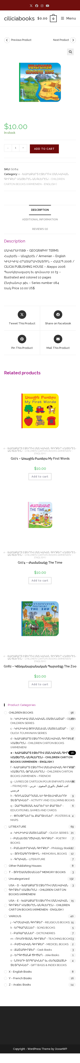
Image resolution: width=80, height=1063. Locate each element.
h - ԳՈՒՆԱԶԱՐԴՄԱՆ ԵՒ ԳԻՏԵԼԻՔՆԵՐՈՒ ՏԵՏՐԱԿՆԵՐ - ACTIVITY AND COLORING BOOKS (42, 798)
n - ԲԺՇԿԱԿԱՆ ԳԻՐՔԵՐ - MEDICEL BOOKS (39, 944)
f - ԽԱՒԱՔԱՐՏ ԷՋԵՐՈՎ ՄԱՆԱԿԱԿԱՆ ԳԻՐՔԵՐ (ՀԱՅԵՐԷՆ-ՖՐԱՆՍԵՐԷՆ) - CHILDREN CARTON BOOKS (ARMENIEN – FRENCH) (42, 772)
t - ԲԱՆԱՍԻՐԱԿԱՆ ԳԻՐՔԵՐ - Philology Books (41, 848)
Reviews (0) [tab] (40, 229)
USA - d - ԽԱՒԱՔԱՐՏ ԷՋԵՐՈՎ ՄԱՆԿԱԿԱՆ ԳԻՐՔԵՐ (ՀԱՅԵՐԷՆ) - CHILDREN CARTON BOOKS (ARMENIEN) (38, 890)
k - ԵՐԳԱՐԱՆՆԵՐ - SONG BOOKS (32, 927)
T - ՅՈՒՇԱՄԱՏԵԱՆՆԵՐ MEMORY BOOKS (37, 872)
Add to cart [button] (40, 476)
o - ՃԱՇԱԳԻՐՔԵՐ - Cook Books (31, 949)
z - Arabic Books (20, 984)
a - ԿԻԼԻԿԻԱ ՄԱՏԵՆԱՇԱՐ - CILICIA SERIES (39, 832)
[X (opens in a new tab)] (32, 6)
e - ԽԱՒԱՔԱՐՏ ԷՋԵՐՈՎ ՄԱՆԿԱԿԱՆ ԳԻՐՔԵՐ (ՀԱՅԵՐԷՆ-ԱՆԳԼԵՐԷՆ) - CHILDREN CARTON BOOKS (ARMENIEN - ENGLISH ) (36, 179)
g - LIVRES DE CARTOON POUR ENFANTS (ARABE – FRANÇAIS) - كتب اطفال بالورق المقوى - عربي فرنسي (42, 786)
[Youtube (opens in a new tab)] (48, 6)
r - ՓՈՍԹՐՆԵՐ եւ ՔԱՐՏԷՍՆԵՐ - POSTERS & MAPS (40, 818)
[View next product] (73, 40)
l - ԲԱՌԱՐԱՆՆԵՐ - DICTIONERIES (32, 933)
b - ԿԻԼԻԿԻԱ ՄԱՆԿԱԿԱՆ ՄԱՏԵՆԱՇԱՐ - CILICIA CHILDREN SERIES (43, 721)
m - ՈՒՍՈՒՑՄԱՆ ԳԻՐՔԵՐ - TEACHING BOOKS (41, 938)
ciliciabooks (19, 18)
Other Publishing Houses (25, 865)
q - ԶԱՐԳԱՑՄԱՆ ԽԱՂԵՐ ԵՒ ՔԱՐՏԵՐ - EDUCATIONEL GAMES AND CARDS (37, 808)
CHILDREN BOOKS (21, 712)
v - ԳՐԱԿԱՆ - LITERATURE (27, 859)
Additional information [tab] (40, 219)
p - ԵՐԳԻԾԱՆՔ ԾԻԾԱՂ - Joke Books (34, 955)
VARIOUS (15, 916)
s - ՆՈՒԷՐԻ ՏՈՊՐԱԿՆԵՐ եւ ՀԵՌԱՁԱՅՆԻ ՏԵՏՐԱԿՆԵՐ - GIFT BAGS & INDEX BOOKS (38, 963)
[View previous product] (7, 40)
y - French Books (20, 978)
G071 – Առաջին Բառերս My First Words (40, 458)
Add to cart (44, 148)
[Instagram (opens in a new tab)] (42, 6)
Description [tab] (40, 209)
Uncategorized (19, 878)
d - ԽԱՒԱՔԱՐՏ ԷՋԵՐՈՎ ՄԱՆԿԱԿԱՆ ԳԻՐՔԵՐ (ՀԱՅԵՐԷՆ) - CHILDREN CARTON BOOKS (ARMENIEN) (42, 743)
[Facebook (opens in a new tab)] (36, 6)
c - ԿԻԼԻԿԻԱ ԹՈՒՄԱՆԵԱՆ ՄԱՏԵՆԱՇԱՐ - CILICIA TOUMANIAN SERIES (39, 731)
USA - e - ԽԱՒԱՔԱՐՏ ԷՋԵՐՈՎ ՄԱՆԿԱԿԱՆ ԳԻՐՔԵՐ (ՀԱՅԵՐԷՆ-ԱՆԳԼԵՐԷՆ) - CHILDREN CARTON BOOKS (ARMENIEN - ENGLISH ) (39, 905)
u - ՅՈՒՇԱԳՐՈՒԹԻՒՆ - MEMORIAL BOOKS (38, 853)
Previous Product (21, 39)
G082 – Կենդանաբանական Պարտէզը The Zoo (40, 666)
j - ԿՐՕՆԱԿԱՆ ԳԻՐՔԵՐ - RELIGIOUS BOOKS (40, 922)
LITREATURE (17, 826)
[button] (70, 51)
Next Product (61, 39)
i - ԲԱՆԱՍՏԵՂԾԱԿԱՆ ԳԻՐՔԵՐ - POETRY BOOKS (38, 840)
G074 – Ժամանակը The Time (40, 562)
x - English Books (20, 971)
